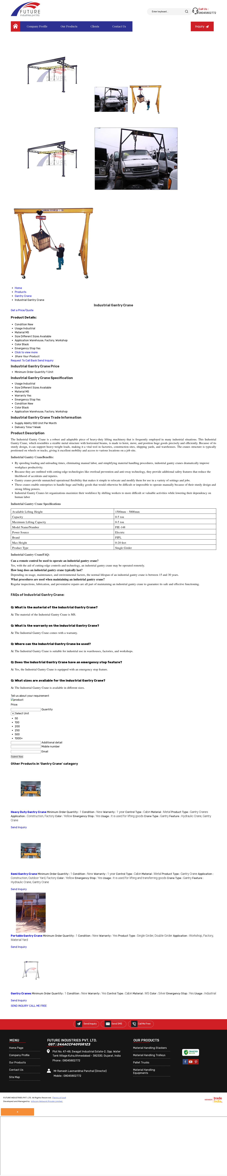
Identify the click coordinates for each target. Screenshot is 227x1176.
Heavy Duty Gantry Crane (28, 812)
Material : (160, 812)
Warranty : (114, 812)
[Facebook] (185, 1064)
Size (17, 387)
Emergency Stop (25, 399)
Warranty (20, 395)
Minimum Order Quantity (30, 372)
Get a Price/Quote (22, 310)
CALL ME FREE (38, 1005)
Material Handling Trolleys (149, 1055)
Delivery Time (23, 427)
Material (20, 391)
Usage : (122, 816)
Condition (21, 403)
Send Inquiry (46, 360)
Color (18, 407)
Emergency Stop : (86, 816)
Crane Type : (156, 816)
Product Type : (189, 812)
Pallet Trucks (141, 1062)
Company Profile (37, 26)
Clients (95, 26)
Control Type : (137, 812)
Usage (19, 383)
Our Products (69, 26)
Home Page (16, 1047)
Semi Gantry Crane (24, 873)
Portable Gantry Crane (26, 935)
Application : (33, 816)
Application (22, 411)
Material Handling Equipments (144, 1071)
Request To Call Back (24, 360)
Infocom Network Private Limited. (47, 1101)
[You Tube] (190, 1064)
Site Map (14, 1077)
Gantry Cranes (21, 993)
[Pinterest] (196, 1064)
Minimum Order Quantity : (64, 812)
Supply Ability (23, 423)
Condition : (92, 812)
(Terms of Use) (59, 1098)
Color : (63, 816)
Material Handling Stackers (150, 1047)
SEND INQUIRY (19, 1005)
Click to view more (26, 352)
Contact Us (119, 26)
